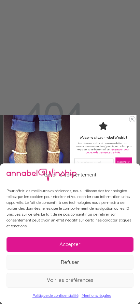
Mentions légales (96, 295)
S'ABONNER (124, 162)
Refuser (70, 262)
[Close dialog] (132, 119)
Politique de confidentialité (55, 295)
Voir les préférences (70, 280)
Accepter (70, 244)
